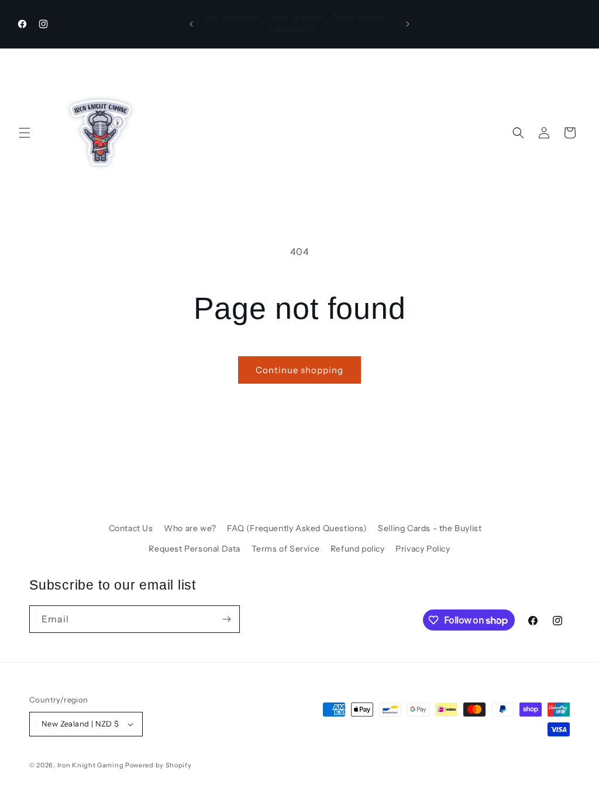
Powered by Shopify (158, 765)
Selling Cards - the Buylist (429, 528)
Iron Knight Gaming (90, 765)
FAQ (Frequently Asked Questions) (297, 528)
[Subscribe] (226, 619)
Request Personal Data (194, 548)
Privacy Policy (422, 548)
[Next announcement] (408, 24)
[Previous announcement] (191, 24)
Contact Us (131, 528)
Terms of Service (286, 548)
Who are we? (190, 528)
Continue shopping (299, 370)
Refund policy (358, 548)
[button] (24, 133)
